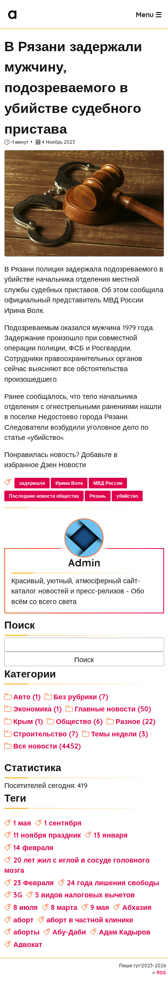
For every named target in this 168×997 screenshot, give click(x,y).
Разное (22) (135, 721)
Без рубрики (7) (81, 696)
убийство (127, 496)
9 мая (99, 907)
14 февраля (33, 847)
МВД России (107, 483)
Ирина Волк (69, 483)
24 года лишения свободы (113, 882)
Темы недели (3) (119, 733)
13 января (111, 835)
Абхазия (137, 907)
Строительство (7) (45, 733)
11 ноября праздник (47, 835)
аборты (26, 931)
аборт (23, 919)
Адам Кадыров (124, 931)
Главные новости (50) (113, 708)
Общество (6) (79, 721)
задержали (32, 483)
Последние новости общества (44, 496)
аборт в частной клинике (89, 919)
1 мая (22, 822)
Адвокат (27, 944)
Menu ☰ (149, 14)
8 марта (64, 907)
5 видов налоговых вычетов (85, 894)
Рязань (97, 496)
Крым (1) (28, 721)
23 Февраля (33, 882)
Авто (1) (27, 696)
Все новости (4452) (47, 745)
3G (17, 894)
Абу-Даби (69, 931)
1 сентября (63, 822)
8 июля (25, 907)
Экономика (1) (37, 708)
